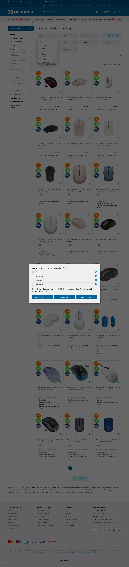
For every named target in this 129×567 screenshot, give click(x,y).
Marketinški (39, 285)
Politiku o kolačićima (87, 289)
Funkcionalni (39, 276)
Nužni (37, 272)
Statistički (38, 280)
